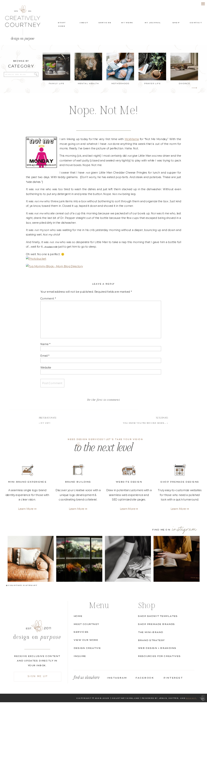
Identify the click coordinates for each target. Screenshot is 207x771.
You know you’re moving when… (144, 423)
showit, (191, 698)
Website (45, 367)
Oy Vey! (45, 423)
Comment (48, 298)
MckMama (132, 139)
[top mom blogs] (54, 266)
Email (44, 355)
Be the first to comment (103, 399)
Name (45, 344)
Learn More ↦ (180, 509)
